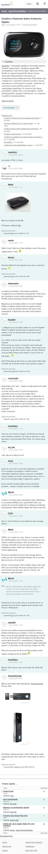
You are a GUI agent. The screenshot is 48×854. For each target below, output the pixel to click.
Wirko (10, 461)
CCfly (10, 513)
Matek (10, 184)
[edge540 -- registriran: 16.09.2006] (4, 623)
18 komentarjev (9, 107)
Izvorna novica (8, 100)
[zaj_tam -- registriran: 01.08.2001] (4, 448)
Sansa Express (37, 683)
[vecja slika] (18, 202)
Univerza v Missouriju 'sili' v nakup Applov (18, 123)
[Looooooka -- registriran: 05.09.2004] (4, 379)
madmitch (12, 152)
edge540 (11, 622)
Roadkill (11, 319)
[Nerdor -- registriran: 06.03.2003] (4, 258)
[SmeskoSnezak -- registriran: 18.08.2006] (4, 677)
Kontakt (4, 850)
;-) (9, 166)
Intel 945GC (8, 142)
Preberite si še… (7, 115)
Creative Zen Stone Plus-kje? (15, 815)
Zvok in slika (14, 820)
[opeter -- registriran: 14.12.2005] (4, 241)
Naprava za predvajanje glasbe (16, 807)
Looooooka (13, 378)
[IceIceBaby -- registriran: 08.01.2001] (4, 427)
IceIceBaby (13, 426)
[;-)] (4, 167)
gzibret (12, 419)
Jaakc (5, 818)
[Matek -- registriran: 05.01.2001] (4, 186)
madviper (17, 767)
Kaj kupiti (13, 804)
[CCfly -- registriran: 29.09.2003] (4, 514)
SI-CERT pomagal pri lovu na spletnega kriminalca (21, 118)
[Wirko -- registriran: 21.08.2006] (4, 462)
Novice (12, 830)
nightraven (6, 801)
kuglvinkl (6, 828)
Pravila (4, 842)
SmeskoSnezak (15, 676)
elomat (5, 793)
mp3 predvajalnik (10, 799)
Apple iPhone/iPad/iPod (30, 25)
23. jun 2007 (11, 25)
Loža (11, 796)
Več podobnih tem (6, 836)
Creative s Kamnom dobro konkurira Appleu (21, 20)
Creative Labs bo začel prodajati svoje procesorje (21, 129)
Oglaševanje (29, 846)
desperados (13, 283)
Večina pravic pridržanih (33, 842)
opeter (11, 240)
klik (19, 225)
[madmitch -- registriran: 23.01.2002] (4, 153)
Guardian (9, 61)
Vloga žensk (8, 791)
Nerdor (11, 257)
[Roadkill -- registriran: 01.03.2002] (4, 321)
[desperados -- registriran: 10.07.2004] (4, 284)
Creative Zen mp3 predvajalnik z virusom (18, 145)
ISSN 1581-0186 (31, 850)
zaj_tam (11, 447)
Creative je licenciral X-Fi (12, 134)
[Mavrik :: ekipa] (4, 493)
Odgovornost (6, 846)
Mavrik (11, 492)
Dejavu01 (6, 809)
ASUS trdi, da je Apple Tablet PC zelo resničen (18, 825)
